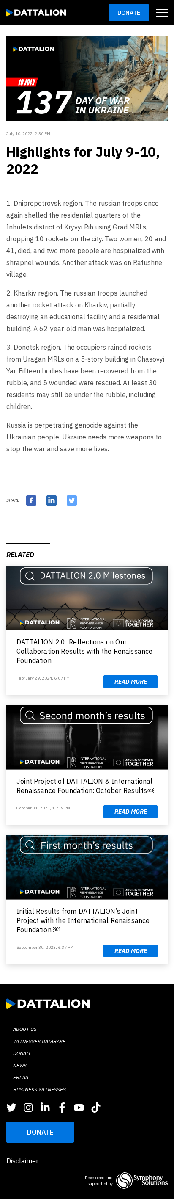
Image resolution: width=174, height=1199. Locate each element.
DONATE (40, 1132)
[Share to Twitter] (72, 500)
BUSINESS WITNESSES (39, 1089)
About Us (25, 1029)
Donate (128, 13)
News (20, 1065)
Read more (130, 681)
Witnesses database (39, 1041)
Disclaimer (22, 1161)
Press (20, 1077)
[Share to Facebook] (31, 500)
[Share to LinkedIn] (51, 500)
